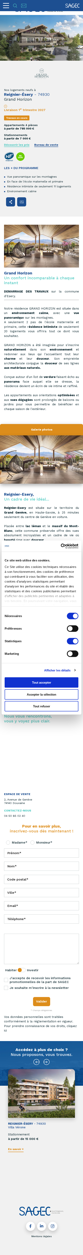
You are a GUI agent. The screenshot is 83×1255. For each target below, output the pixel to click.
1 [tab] (41, 474)
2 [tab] (35, 1190)
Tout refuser (41, 706)
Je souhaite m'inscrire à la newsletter (39, 988)
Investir (32, 970)
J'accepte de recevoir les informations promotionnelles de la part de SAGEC (40, 980)
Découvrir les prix (16, 144)
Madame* (19, 842)
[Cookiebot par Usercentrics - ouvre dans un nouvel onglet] (60, 546)
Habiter (11, 970)
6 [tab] (52, 1190)
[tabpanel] (41, 459)
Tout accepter (41, 682)
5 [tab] (48, 1190)
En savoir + (16, 1149)
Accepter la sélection (41, 694)
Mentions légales (41, 1236)
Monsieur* (44, 842)
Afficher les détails (57, 670)
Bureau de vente (46, 144)
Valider (41, 1001)
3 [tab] (39, 1190)
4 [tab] (44, 1190)
